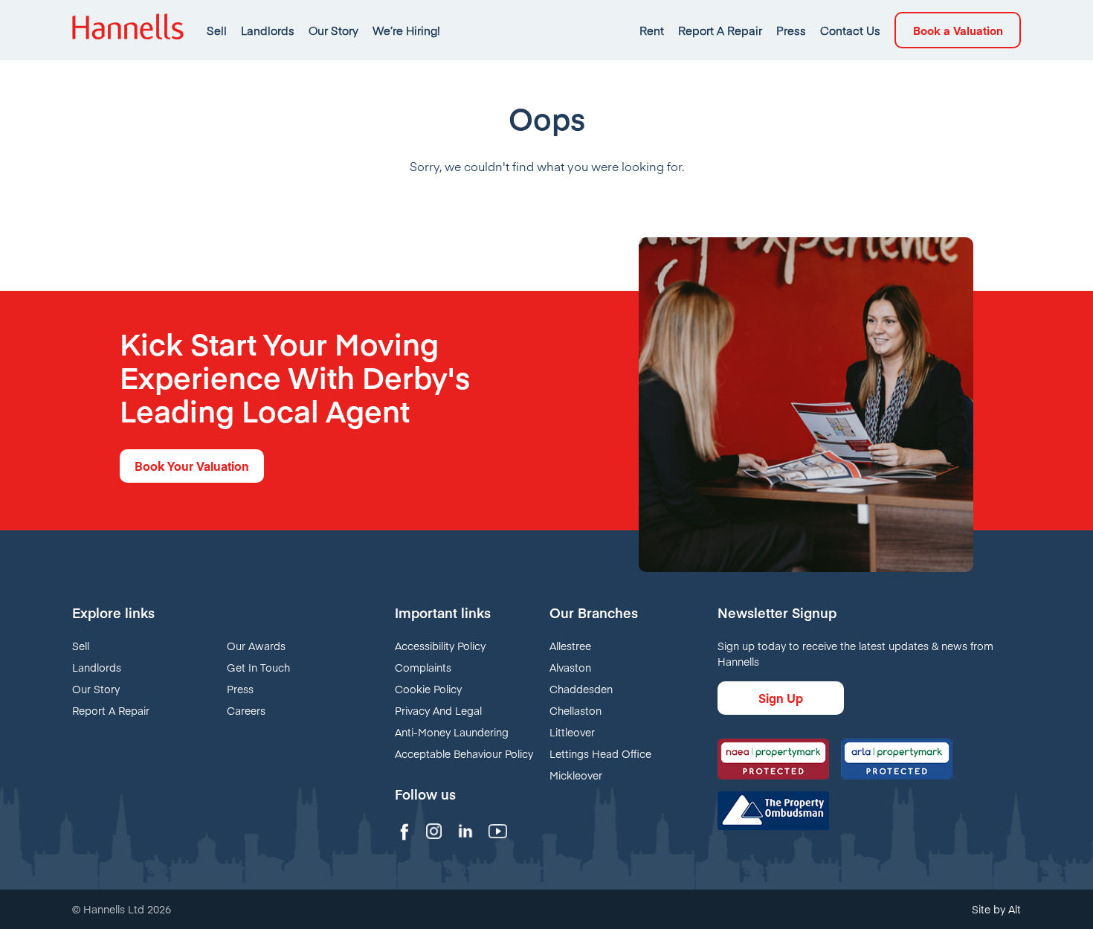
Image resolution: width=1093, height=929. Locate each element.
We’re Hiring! (406, 30)
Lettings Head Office (600, 753)
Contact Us (850, 30)
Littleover (572, 731)
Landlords (267, 30)
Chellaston (575, 710)
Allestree (570, 645)
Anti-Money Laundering (452, 731)
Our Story (333, 30)
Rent (651, 30)
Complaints (423, 667)
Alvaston (570, 667)
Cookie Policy (428, 688)
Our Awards (256, 645)
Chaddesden (581, 688)
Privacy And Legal (438, 710)
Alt (1014, 908)
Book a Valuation (958, 30)
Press (791, 30)
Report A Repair (720, 30)
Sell (217, 30)
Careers (246, 710)
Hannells (128, 30)
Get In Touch (258, 667)
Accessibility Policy (440, 645)
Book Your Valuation (192, 465)
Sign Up (780, 697)
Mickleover (575, 775)
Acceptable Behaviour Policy (464, 753)
